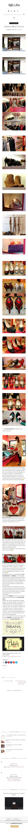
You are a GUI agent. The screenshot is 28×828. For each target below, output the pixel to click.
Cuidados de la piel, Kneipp (14, 744)
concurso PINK (8, 681)
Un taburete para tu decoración (16, 735)
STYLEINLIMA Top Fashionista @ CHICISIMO (21, 682)
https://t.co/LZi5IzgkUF (14, 780)
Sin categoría (14, 23)
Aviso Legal (16, 818)
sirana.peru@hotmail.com (14, 656)
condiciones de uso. (16, 823)
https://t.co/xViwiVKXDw (17, 767)
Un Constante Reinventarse (14, 749)
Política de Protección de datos (13, 820)
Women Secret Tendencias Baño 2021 (15, 740)
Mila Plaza (19, 29)
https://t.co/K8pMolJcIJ (14, 779)
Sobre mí (9, 818)
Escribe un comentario (9, 677)
